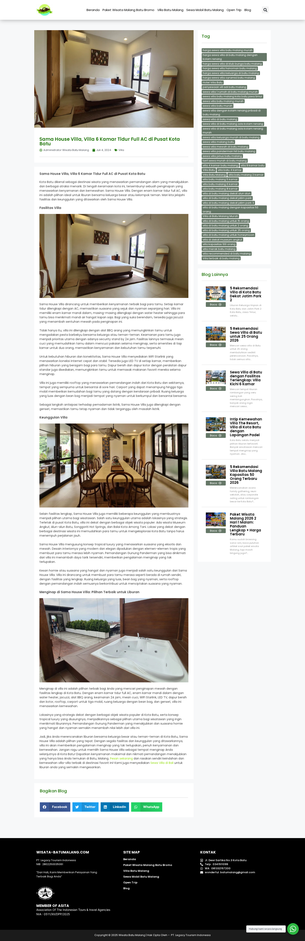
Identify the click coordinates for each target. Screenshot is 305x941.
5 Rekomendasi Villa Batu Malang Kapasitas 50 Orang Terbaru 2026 (246, 474)
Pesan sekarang (121, 758)
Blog (247, 10)
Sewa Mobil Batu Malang (205, 10)
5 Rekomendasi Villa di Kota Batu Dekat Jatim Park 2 (245, 294)
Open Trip (234, 10)
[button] (265, 9)
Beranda (93, 10)
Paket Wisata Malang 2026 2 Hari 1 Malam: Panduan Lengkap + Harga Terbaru (245, 524)
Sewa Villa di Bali (161, 763)
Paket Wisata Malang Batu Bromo (128, 10)
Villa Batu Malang (170, 10)
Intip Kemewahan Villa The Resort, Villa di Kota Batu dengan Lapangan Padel (246, 427)
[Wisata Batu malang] (44, 10)
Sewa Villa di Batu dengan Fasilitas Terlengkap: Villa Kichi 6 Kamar (246, 378)
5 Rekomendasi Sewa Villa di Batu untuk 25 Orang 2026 (246, 334)
